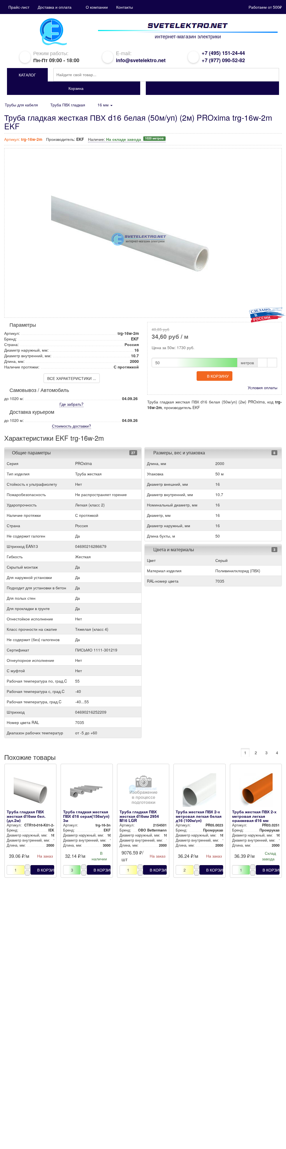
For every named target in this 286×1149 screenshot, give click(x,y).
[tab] (72, 452)
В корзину (218, 376)
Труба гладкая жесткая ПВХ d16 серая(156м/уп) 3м (86, 816)
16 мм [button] (103, 105)
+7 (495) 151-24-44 (223, 53)
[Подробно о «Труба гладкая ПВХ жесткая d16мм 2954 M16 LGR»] (143, 791)
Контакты (124, 7)
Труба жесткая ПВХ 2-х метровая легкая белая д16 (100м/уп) (198, 816)
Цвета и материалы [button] (173, 549)
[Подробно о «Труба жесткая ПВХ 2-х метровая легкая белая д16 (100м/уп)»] (199, 791)
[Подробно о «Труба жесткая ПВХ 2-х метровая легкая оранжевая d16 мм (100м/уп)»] (256, 791)
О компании (97, 7)
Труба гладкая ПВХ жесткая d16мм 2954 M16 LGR (139, 816)
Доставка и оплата (55, 7)
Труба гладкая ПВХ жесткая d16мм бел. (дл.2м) (26, 816)
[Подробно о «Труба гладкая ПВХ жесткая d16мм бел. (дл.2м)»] (30, 791)
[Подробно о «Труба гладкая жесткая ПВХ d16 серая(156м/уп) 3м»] (87, 791)
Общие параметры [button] (31, 452)
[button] (27, 74)
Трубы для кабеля (21, 105)
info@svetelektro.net (141, 60)
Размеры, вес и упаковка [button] (178, 452)
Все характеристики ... (71, 378)
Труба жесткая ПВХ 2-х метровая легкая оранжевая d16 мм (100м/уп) (254, 818)
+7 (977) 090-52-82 (223, 60)
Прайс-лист (18, 7)
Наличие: (126, 139)
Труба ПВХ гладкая (67, 105)
